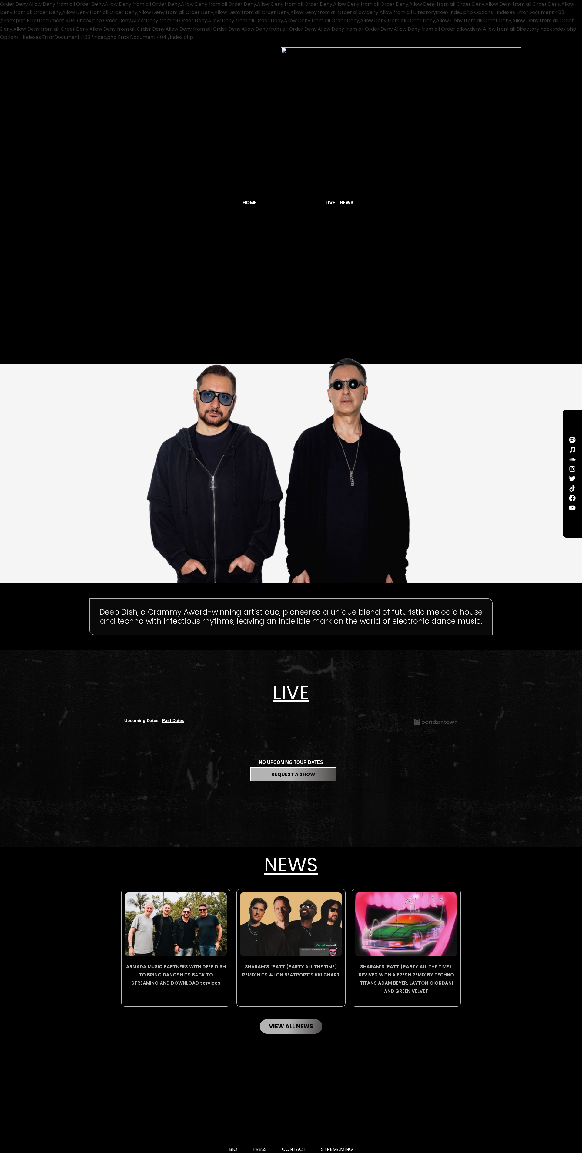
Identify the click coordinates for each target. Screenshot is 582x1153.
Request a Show (293, 774)
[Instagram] (572, 469)
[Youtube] (572, 507)
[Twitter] (572, 478)
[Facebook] (572, 498)
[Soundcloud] (572, 459)
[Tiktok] (572, 488)
